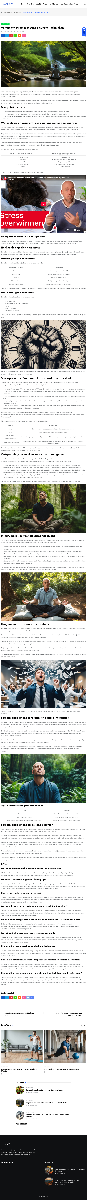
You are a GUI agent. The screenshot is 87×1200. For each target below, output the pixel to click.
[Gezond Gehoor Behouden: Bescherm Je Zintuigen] (49, 1170)
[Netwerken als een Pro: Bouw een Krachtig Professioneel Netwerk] (20, 1115)
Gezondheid (30, 4)
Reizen (45, 4)
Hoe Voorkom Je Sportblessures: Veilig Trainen (61, 1069)
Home (23, 4)
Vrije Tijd (38, 4)
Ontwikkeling (68, 4)
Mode (76, 4)
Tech (61, 4)
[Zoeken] (85, 4)
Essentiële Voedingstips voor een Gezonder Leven (44, 1090)
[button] (81, 1025)
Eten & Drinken (53, 4)
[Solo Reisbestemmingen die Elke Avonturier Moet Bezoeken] (49, 1181)
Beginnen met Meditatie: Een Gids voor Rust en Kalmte (46, 1103)
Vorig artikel (10, 1011)
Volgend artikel (76, 1011)
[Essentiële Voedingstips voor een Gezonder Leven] (20, 1090)
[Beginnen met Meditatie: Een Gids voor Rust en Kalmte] (20, 1103)
